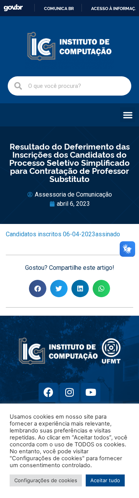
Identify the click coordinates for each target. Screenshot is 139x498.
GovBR (13, 8)
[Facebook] (48, 392)
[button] (127, 114)
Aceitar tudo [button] (105, 480)
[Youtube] (90, 392)
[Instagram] (69, 392)
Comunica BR (59, 8)
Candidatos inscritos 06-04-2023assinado (63, 234)
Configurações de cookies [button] (45, 480)
